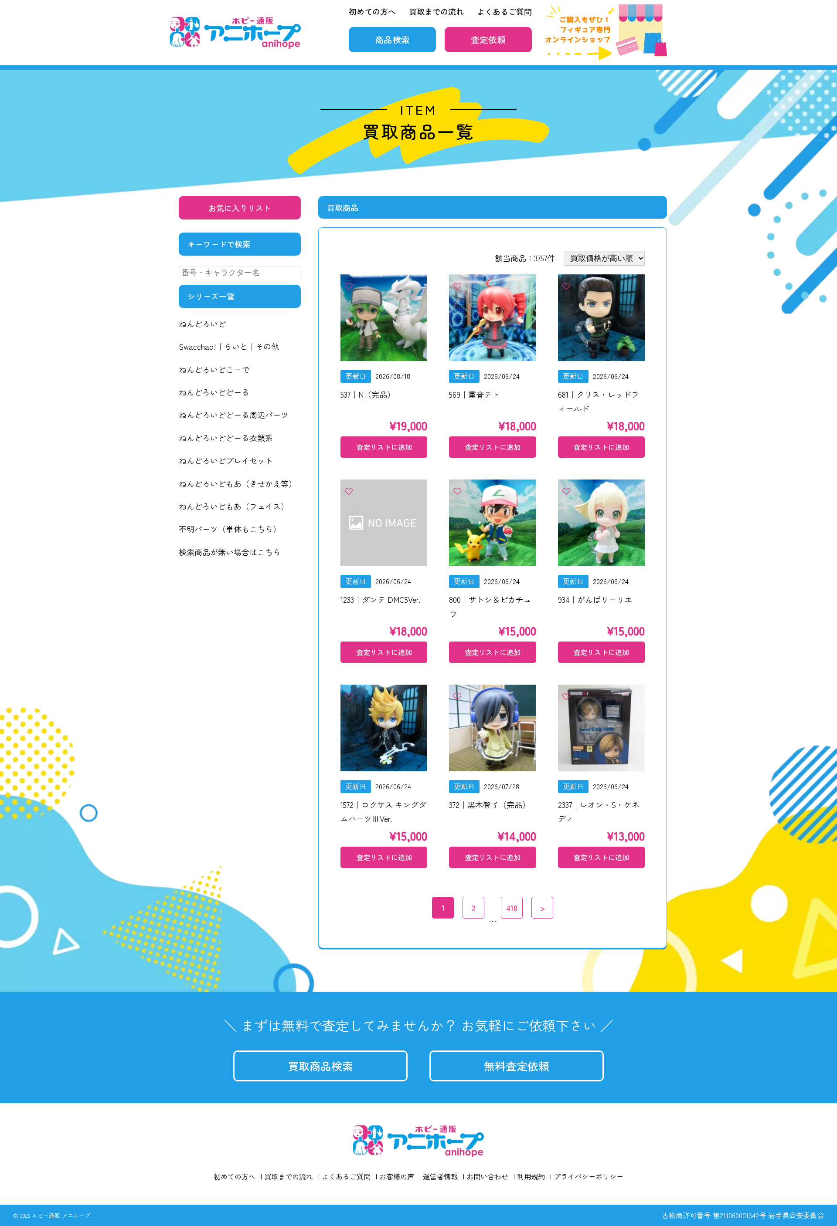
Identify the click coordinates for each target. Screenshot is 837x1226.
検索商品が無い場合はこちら (230, 551)
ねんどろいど (202, 323)
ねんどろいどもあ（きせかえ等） (237, 483)
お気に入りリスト (239, 207)
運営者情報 (440, 1176)
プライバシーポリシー (588, 1176)
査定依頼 (488, 39)
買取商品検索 (320, 1066)
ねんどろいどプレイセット (226, 460)
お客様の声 (396, 1176)
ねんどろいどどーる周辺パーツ (234, 414)
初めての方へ (372, 11)
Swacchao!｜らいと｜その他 (229, 346)
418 (512, 907)
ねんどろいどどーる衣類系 (226, 437)
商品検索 (392, 39)
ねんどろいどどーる (214, 392)
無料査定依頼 (516, 1066)
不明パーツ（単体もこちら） (230, 528)
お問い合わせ (487, 1176)
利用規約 (531, 1176)
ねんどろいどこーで (214, 369)
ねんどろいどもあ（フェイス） (234, 506)
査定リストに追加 (384, 447)
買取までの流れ (436, 11)
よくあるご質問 (504, 11)
